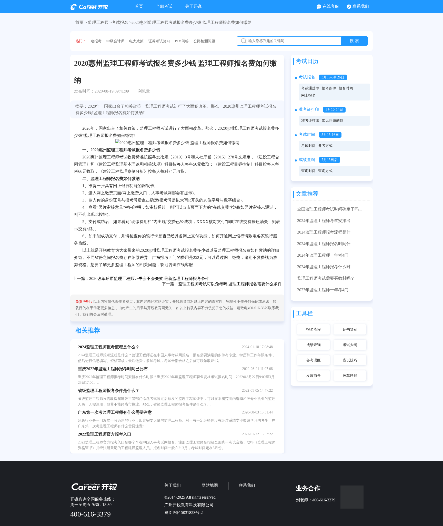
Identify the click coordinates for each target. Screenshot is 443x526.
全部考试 (164, 6)
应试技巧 (350, 360)
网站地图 (210, 485)
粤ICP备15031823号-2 (183, 512)
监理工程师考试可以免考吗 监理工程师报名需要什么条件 (230, 284)
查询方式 (325, 171)
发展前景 (313, 376)
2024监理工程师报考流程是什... (325, 232)
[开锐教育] (89, 8)
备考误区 (313, 360)
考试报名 (120, 22)
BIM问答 (182, 41)
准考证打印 (310, 121)
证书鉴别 (350, 329)
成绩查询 (313, 345)
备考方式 (325, 146)
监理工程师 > (100, 22)
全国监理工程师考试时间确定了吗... (329, 209)
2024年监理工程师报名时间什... (325, 243)
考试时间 (308, 146)
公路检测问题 (204, 41)
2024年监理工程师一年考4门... (324, 255)
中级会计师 (115, 41)
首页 (139, 6)
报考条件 (329, 88)
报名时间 (346, 88)
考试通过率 (310, 88)
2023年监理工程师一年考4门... (324, 290)
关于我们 (172, 485)
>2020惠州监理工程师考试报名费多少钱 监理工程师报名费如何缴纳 (190, 22)
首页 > (81, 22)
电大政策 (136, 41)
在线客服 (331, 6)
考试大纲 (350, 345)
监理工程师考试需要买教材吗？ (326, 278)
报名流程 (313, 329)
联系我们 (361, 6)
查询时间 (308, 171)
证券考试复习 (159, 41)
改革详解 (350, 376)
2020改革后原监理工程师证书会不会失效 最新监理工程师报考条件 (149, 278)
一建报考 (94, 41)
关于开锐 (193, 6)
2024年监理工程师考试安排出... (325, 220)
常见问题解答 (332, 121)
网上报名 (308, 95)
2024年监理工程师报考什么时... (325, 267)
